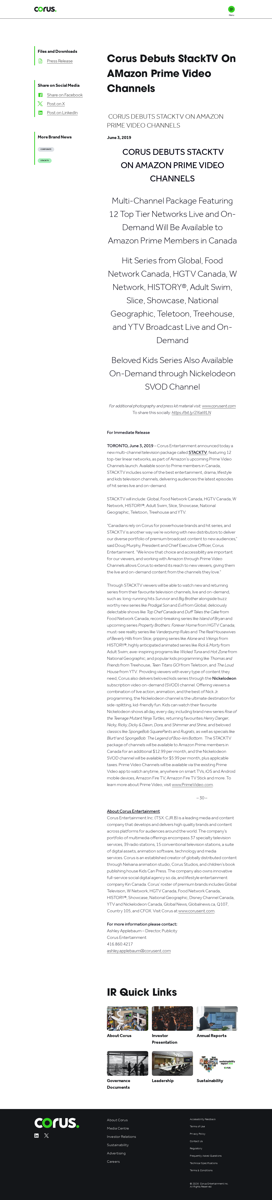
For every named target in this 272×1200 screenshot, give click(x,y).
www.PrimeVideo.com (192, 784)
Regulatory (196, 1148)
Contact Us (196, 1141)
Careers (113, 1161)
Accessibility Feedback (203, 1119)
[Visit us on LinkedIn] (36, 1137)
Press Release (60, 60)
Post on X (56, 103)
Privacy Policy (197, 1133)
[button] (231, 9)
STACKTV (45, 160)
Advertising (116, 1153)
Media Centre (118, 1128)
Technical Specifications (203, 1163)
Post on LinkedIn (62, 112)
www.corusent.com (196, 910)
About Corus (117, 1120)
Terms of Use (197, 1126)
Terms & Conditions (201, 1170)
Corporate (46, 149)
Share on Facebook (65, 94)
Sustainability (118, 1145)
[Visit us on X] (46, 1137)
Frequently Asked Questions (206, 1155)
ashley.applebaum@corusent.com (139, 950)
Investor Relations (121, 1136)
